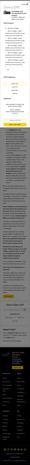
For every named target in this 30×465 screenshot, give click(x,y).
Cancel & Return (15, 120)
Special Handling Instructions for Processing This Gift (15, 111)
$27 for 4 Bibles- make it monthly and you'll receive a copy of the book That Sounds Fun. (15, 40)
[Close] (28, 2)
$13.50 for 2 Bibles (13, 28)
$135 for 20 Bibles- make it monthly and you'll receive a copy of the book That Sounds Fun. (15, 62)
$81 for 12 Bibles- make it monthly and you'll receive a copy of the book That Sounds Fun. (15, 55)
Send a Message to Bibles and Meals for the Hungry (15, 105)
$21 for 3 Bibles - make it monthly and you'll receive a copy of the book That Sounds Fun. (15, 33)
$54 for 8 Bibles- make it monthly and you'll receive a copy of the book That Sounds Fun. (15, 48)
